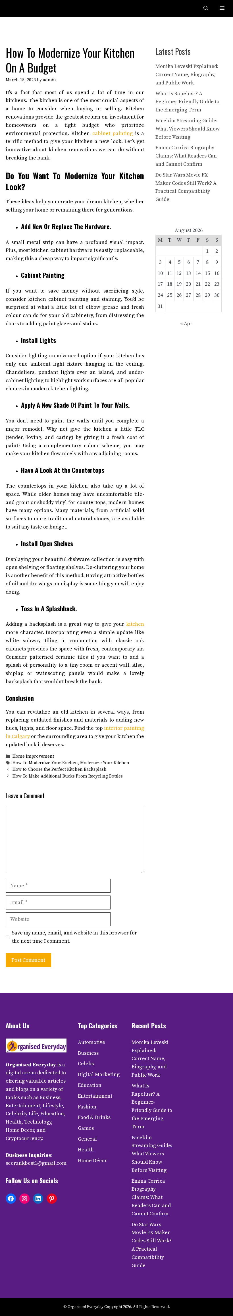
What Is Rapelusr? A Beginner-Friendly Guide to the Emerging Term (187, 101)
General (87, 1139)
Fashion (87, 1107)
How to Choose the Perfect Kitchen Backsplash (60, 769)
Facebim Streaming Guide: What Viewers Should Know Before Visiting (187, 128)
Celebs (86, 1063)
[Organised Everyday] (18, 8)
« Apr (186, 323)
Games (86, 1128)
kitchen (135, 624)
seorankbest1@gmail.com (36, 1163)
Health (86, 1150)
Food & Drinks (94, 1117)
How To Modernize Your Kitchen (45, 763)
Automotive (91, 1042)
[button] (206, 8)
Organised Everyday (31, 1065)
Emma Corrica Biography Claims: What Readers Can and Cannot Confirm (186, 155)
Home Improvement (33, 756)
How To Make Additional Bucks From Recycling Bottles (68, 776)
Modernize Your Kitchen (104, 763)
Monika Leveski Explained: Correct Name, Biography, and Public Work (187, 74)
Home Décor (92, 1160)
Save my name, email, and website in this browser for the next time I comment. (74, 937)
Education (89, 1085)
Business (88, 1053)
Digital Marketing (99, 1074)
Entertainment (95, 1096)
